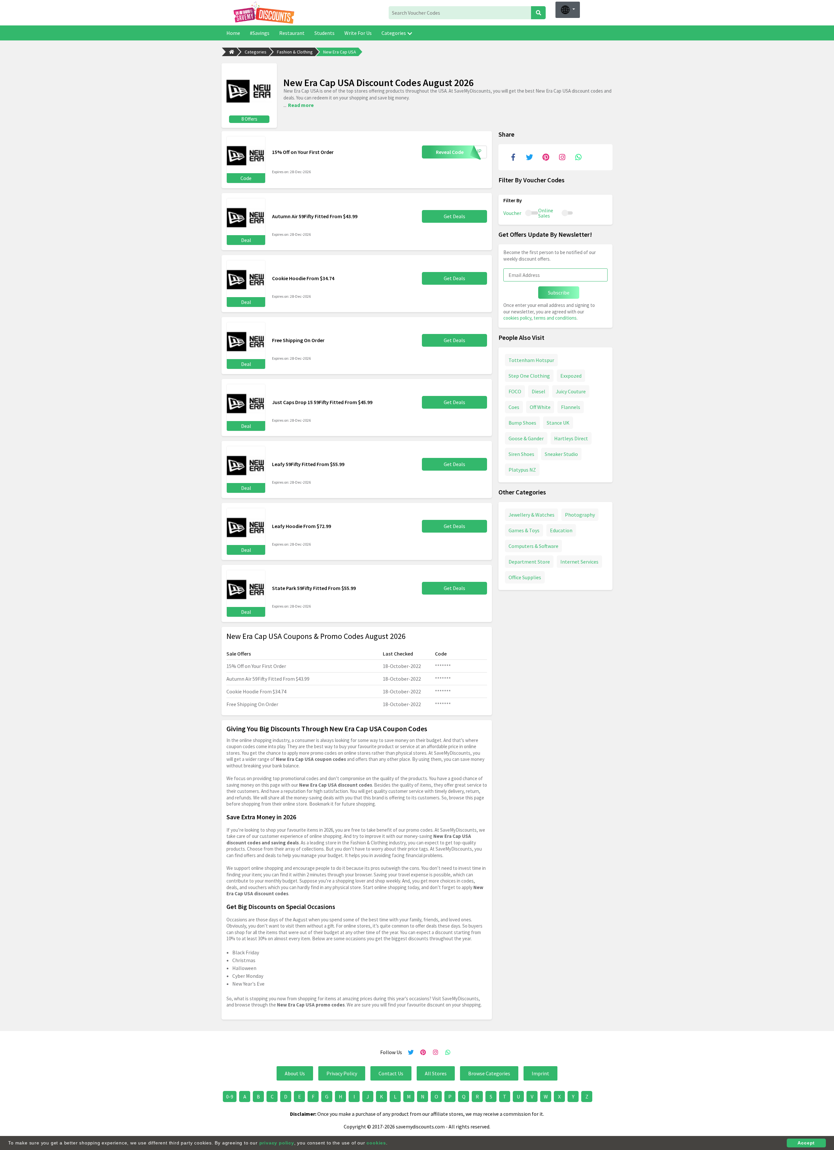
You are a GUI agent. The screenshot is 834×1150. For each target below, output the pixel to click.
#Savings (259, 33)
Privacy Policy (341, 1073)
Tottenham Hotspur (531, 359)
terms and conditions (555, 318)
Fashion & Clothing (295, 52)
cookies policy (517, 318)
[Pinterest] (545, 157)
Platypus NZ (522, 469)
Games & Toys (524, 530)
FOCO (515, 391)
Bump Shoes (522, 422)
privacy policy (276, 1142)
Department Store (529, 561)
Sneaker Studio (561, 453)
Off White (540, 406)
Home (233, 33)
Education (561, 530)
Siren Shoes (521, 453)
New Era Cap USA (339, 52)
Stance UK (558, 422)
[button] (567, 10)
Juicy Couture (571, 391)
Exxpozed (571, 375)
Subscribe (558, 292)
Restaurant (292, 33)
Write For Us (358, 33)
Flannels (570, 406)
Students (324, 33)
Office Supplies (525, 577)
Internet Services (579, 561)
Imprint (540, 1073)
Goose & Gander (526, 438)
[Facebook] (513, 157)
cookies (376, 1142)
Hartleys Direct (571, 438)
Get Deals (454, 216)
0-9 (229, 1096)
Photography (580, 514)
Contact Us (391, 1073)
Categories (393, 33)
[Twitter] (529, 157)
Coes (514, 406)
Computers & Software (533, 545)
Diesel (538, 391)
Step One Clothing (529, 375)
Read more (301, 105)
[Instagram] (561, 157)
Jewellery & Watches (531, 514)
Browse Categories (489, 1073)
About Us (295, 1073)
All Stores (436, 1073)
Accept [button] (806, 1142)
